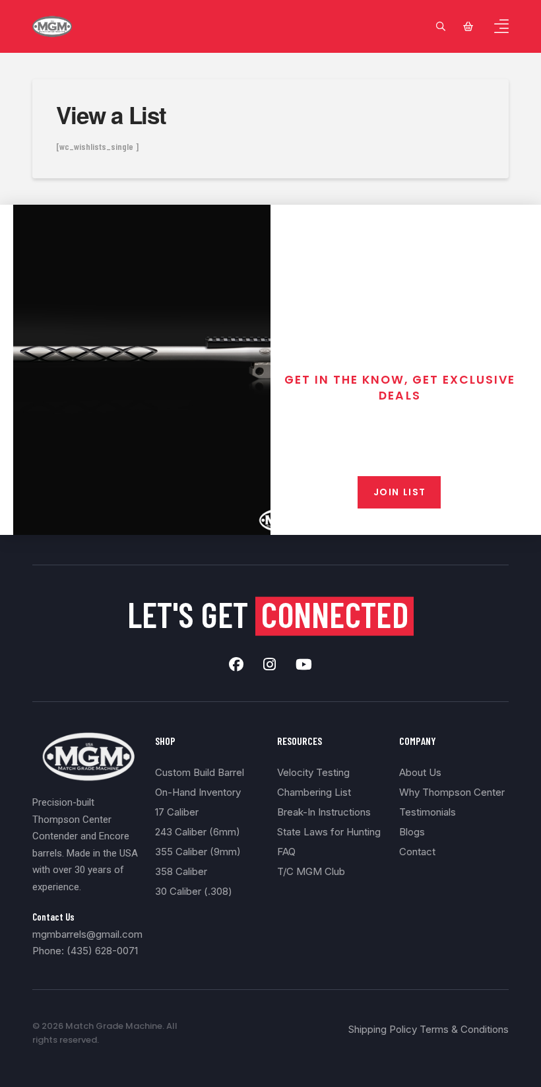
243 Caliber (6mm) (197, 831)
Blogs (412, 831)
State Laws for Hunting (329, 831)
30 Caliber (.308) (193, 891)
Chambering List (314, 792)
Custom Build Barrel (199, 772)
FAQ (286, 851)
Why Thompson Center (452, 792)
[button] (441, 26)
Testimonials (427, 812)
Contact (417, 851)
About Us (420, 772)
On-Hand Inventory (198, 792)
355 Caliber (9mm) (198, 851)
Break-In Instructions (324, 812)
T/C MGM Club (311, 871)
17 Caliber (177, 812)
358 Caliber (181, 871)
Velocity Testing (313, 772)
